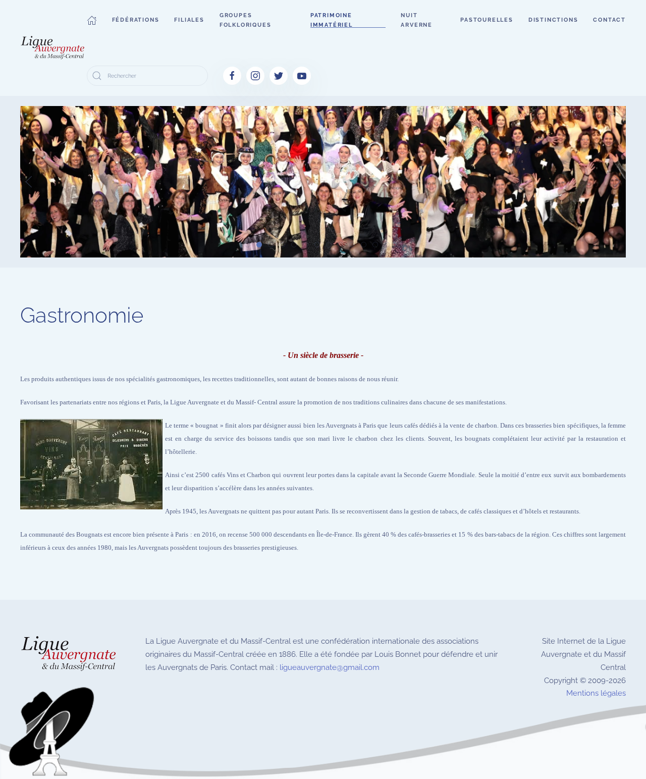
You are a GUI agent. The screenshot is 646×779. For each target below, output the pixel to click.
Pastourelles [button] (486, 20)
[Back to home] (53, 48)
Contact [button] (609, 20)
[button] (92, 20)
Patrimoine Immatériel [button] (331, 20)
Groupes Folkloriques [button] (246, 20)
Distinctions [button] (553, 20)
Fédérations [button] (135, 20)
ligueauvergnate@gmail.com (330, 667)
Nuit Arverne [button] (417, 20)
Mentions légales (596, 693)
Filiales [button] (189, 20)
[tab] (247, 244)
